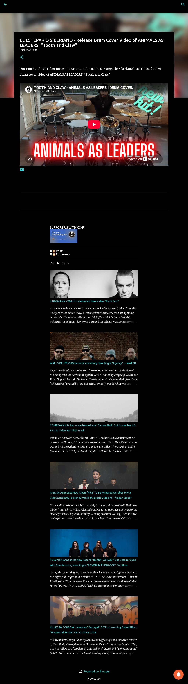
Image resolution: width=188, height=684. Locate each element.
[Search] (183, 4)
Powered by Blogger (96, 671)
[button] (22, 57)
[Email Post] (22, 171)
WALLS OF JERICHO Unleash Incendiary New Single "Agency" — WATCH (93, 363)
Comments (62, 254)
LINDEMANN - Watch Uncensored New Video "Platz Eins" (84, 301)
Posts (59, 251)
